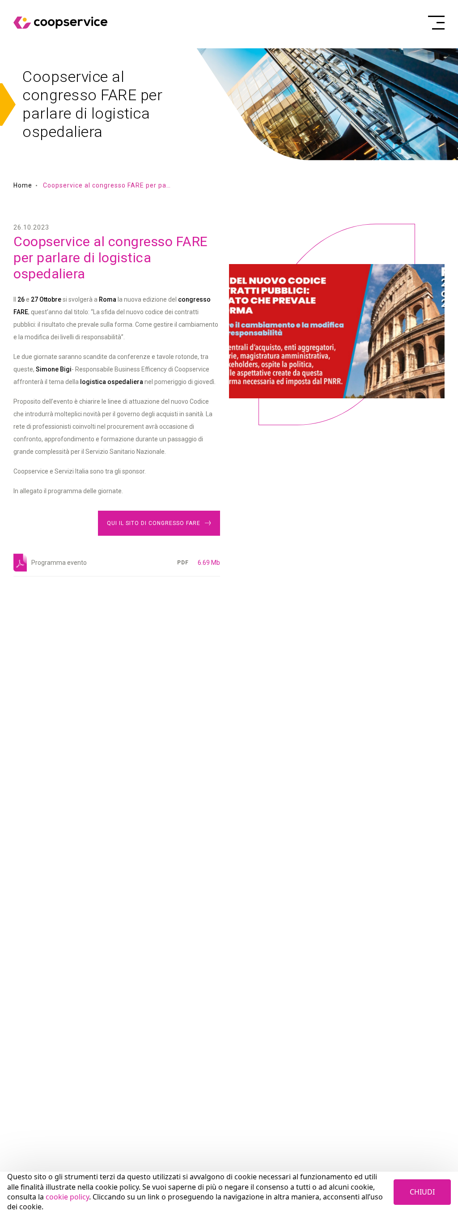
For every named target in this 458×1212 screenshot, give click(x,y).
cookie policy (67, 1197)
